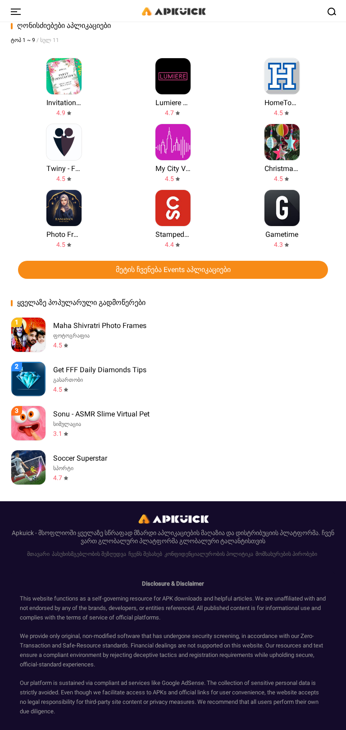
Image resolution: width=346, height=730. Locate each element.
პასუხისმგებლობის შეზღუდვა (89, 554)
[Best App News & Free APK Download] (173, 11)
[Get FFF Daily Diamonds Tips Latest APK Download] (28, 379)
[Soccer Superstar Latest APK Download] (28, 467)
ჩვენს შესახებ (145, 554)
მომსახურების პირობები (286, 554)
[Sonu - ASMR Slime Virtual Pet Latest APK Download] (28, 423)
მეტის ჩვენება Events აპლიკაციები (173, 269)
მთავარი (38, 554)
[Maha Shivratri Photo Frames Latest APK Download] (28, 335)
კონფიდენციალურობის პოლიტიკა (208, 554)
